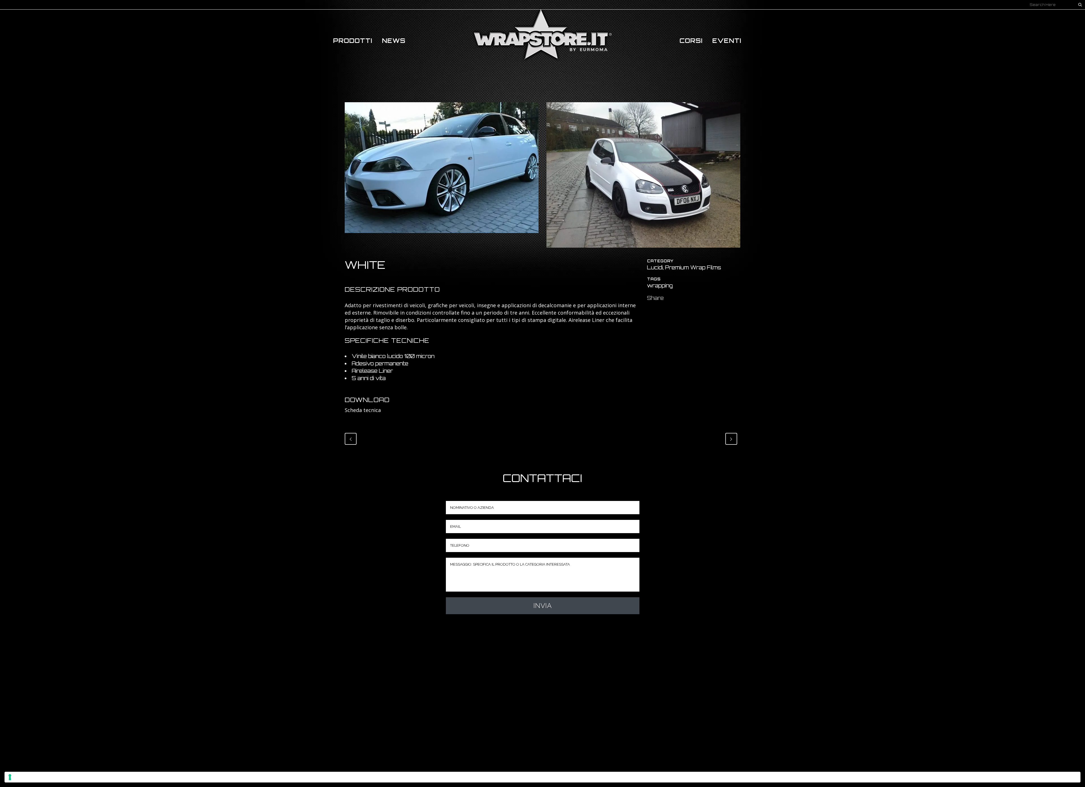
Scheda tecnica (363, 410)
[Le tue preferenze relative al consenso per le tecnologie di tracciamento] (542, 777)
